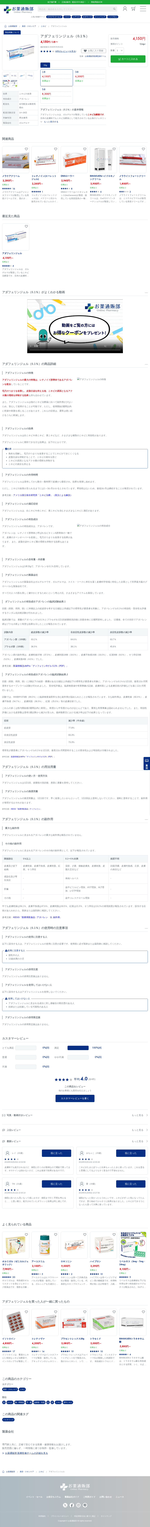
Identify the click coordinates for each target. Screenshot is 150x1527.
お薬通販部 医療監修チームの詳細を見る (26, 1453)
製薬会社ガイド (72, 1497)
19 (72, 1351)
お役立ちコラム (53, 1497)
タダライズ (87, 17)
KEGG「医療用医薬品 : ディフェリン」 (26, 809)
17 (13, 1351)
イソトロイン (8, 1338)
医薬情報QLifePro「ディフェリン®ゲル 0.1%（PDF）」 (40, 666)
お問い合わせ (105, 1497)
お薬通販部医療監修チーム (95, 56)
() (65, 51)
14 (43, 1351)
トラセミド (95, 1338)
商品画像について (12, 32)
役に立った (56, 1153)
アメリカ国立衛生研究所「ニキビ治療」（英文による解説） (43, 495)
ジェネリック (8, 1420)
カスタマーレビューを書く (75, 1098)
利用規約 (42, 1516)
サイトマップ (106, 1516)
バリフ (67, 17)
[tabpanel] (20, 52)
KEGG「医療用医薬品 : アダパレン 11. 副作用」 (37, 917)
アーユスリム (38, 1261)
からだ (10, 1402)
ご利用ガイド (89, 1497)
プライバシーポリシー (60, 1516)
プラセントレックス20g (72, 1338)
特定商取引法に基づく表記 (84, 1516)
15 (101, 1274)
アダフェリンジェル (12, 253)
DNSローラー (67, 176)
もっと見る (137, 1115)
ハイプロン (112, 17)
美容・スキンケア (29, 26)
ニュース (120, 1497)
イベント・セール (34, 1497)
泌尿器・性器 (39, 1402)
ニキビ (43, 26)
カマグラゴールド (54, 17)
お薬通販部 (12, 26)
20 (13, 1277)
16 (13, 188)
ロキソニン (66, 1261)
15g (45, 65)
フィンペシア (100, 17)
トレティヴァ (38, 1338)
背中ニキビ (67, 1402)
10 (101, 1351)
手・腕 (29, 1402)
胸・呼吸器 (19, 1402)
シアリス (76, 17)
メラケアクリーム (11, 176)
